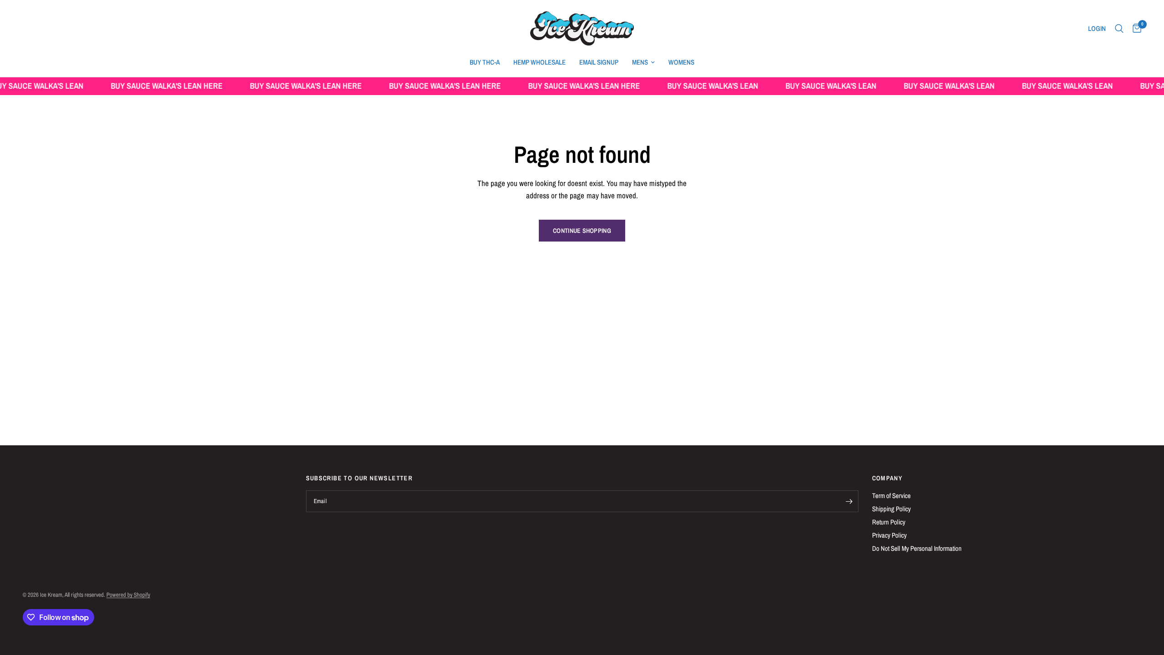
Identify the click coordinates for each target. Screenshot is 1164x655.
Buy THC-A (485, 62)
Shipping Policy (891, 509)
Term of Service (891, 495)
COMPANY (887, 478)
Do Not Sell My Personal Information (917, 548)
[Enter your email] (849, 501)
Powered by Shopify (128, 595)
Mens (640, 62)
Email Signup (598, 62)
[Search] (1119, 28)
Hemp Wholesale (539, 62)
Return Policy (888, 522)
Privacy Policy (889, 535)
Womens (681, 62)
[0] (1134, 28)
